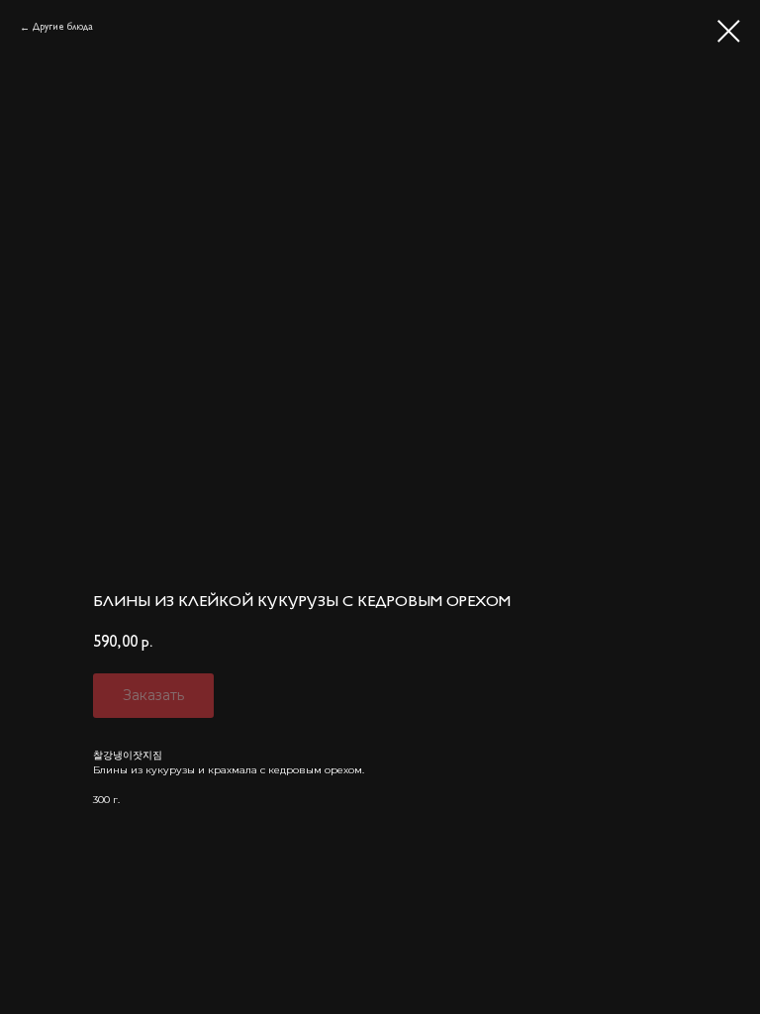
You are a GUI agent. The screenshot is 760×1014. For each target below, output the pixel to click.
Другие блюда (63, 27)
